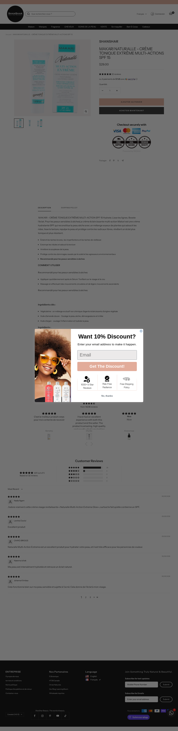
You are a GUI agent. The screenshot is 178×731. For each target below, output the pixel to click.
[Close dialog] (141, 331)
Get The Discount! (107, 366)
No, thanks (107, 396)
